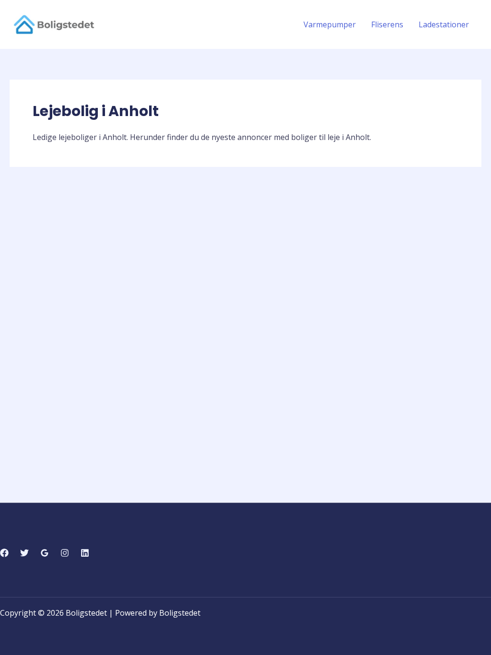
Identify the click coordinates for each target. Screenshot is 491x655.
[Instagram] (64, 553)
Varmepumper (330, 24)
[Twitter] (24, 553)
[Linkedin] (85, 553)
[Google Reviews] (44, 553)
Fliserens (387, 24)
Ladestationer (444, 24)
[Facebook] (4, 553)
